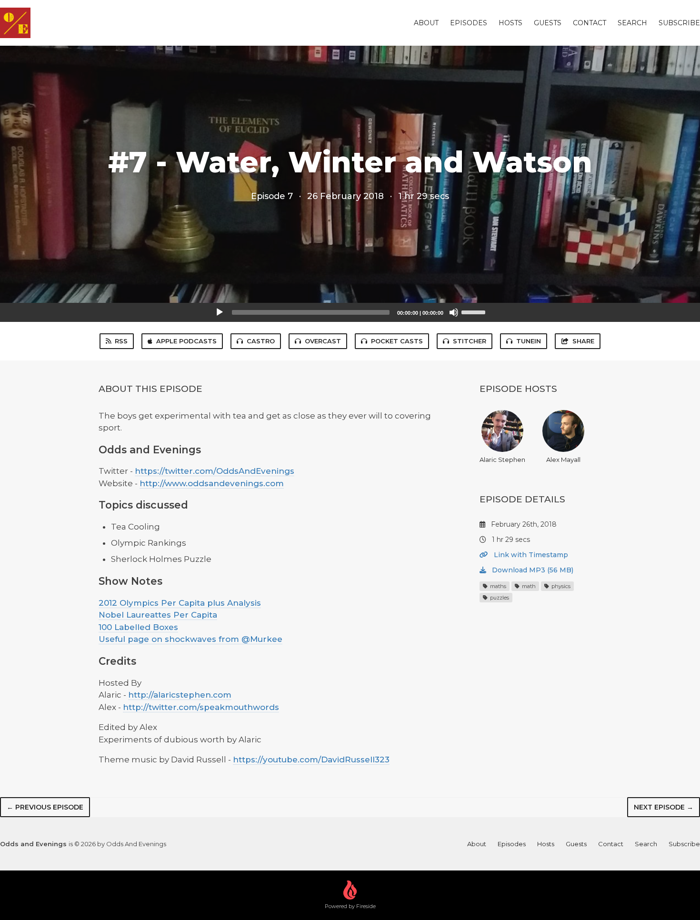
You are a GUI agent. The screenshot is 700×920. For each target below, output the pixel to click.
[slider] (474, 311)
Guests (547, 23)
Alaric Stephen (502, 459)
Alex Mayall (563, 459)
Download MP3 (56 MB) (531, 570)
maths (497, 586)
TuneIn (528, 341)
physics (560, 586)
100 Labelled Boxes (138, 627)
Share (583, 341)
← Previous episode (45, 807)
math (528, 586)
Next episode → (663, 807)
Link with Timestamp (530, 554)
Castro (261, 341)
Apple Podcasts (186, 341)
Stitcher (469, 341)
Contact (589, 23)
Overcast (323, 341)
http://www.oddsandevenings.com (212, 483)
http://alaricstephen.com (179, 695)
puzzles (499, 597)
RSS (121, 341)
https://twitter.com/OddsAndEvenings (214, 471)
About (426, 23)
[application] (350, 312)
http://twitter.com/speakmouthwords (201, 707)
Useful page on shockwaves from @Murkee (190, 639)
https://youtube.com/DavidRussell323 (311, 759)
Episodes (468, 23)
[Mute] (454, 312)
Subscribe (679, 23)
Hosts (510, 23)
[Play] (219, 312)
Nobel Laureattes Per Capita (158, 615)
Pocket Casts (397, 341)
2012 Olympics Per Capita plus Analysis (180, 603)
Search (632, 23)
